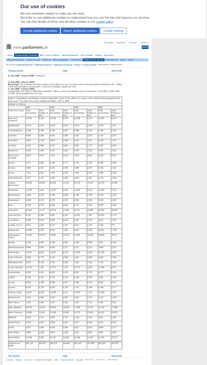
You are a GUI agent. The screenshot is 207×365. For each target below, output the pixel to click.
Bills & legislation (60, 60)
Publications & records (94, 60)
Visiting (98, 55)
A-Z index (9, 360)
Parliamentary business (26, 55)
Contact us (144, 43)
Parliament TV (112, 60)
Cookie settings (113, 30)
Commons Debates (89, 64)
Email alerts (121, 43)
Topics (131, 60)
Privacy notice (89, 359)
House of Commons (16, 60)
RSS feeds (133, 43)
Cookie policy (100, 359)
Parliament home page (24, 64)
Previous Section (15, 70)
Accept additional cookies (40, 30)
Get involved (87, 55)
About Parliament (70, 55)
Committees (76, 60)
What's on (46, 60)
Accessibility (108, 43)
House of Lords (33, 60)
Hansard (77, 64)
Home (10, 55)
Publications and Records (63, 64)
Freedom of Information (43, 360)
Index (65, 70)
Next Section (14, 356)
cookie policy (104, 21)
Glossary (18, 360)
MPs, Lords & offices (50, 55)
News (123, 60)
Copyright (79, 360)
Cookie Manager (112, 359)
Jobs (56, 360)
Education (109, 55)
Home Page (117, 70)
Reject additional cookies (80, 30)
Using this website (66, 360)
